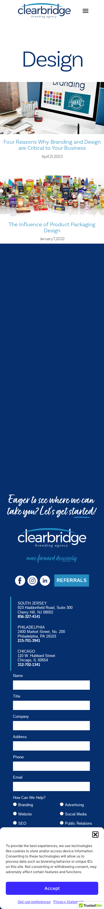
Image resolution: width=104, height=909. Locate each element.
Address (20, 737)
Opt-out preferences (34, 901)
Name (18, 676)
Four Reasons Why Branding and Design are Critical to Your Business (52, 144)
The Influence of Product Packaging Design (52, 227)
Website (25, 814)
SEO (22, 823)
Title (16, 696)
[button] (95, 834)
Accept (52, 888)
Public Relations (78, 823)
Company (21, 717)
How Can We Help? (29, 798)
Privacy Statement (68, 901)
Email (18, 777)
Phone (18, 757)
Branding (25, 805)
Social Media (76, 814)
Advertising (74, 805)
